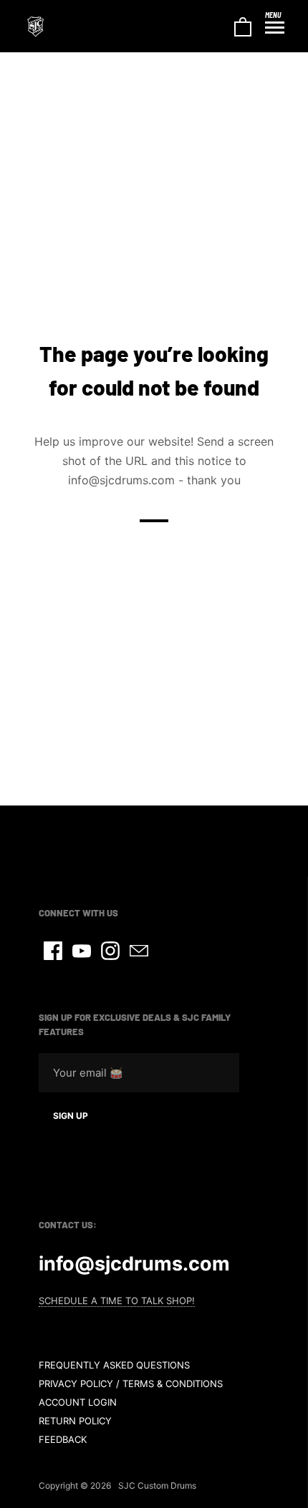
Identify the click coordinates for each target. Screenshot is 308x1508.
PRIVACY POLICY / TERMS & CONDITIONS (131, 1383)
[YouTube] (81, 950)
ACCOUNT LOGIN (78, 1402)
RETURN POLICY (75, 1420)
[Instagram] (110, 950)
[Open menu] (274, 28)
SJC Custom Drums (157, 1485)
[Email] (139, 950)
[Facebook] (53, 950)
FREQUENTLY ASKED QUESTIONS (114, 1365)
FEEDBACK (63, 1439)
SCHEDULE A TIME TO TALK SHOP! (117, 1300)
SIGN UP (70, 1115)
